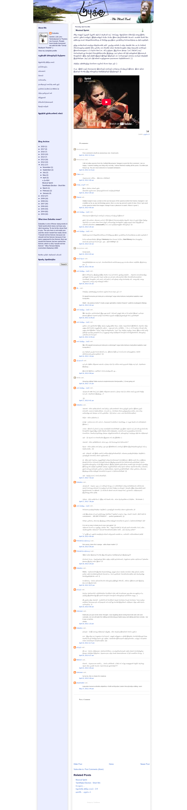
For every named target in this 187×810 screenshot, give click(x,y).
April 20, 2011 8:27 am (86, 655)
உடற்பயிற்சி (45, 180)
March (45, 188)
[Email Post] (147, 131)
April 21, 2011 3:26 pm (86, 668)
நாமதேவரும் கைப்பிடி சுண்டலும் (49, 84)
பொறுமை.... (80, 786)
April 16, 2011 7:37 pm (86, 383)
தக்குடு (78, 589)
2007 (43, 204)
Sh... (77, 288)
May (44, 175)
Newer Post (145, 764)
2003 (43, 214)
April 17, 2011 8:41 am (86, 400)
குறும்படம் (146, 134)
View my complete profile (47, 51)
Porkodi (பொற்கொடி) (83, 541)
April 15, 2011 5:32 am (86, 244)
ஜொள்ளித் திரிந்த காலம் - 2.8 (87, 789)
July (44, 172)
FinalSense (97, 802)
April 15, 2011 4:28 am (86, 193)
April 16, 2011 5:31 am (86, 283)
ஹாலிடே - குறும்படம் (83, 792)
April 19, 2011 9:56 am (86, 607)
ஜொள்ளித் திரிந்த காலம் (46, 62)
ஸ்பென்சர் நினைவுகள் (45, 102)
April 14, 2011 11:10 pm (86, 155)
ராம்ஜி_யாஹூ (80, 185)
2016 (43, 152)
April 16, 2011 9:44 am (86, 305)
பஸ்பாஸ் (58, 255)
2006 (43, 206)
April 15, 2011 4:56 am (86, 207)
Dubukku (79, 405)
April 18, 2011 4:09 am (86, 536)
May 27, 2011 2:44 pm (86, 688)
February (46, 191)
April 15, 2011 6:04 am (86, 254)
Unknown (79, 611)
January (46, 193)
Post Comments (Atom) (94, 769)
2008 (43, 201)
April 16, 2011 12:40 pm (87, 337)
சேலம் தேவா (80, 258)
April (45, 178)
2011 (43, 165)
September (47, 170)
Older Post (78, 764)
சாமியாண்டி (42, 80)
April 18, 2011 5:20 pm (86, 564)
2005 (43, 209)
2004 (43, 211)
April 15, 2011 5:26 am (86, 227)
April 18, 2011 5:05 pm (86, 546)
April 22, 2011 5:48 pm (86, 678)
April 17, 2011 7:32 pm (86, 478)
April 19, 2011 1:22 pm (86, 623)
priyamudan (80, 683)
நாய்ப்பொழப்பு (42, 67)
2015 (43, 154)
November (47, 167)
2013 (43, 159)
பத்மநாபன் (79, 360)
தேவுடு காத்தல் (43, 106)
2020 (43, 146)
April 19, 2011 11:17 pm (86, 643)
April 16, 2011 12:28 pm (87, 318)
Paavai (78, 197)
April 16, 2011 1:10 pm (86, 356)
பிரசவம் (40, 75)
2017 (43, 149)
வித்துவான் (42, 97)
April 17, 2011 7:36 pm (86, 501)
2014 (43, 157)
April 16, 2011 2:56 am (86, 266)
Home (111, 764)
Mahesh (79, 660)
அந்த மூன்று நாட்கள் (45, 93)
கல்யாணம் (41, 71)
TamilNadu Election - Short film (88, 783)
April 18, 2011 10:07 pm (87, 585)
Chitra (78, 174)
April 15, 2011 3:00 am (86, 180)
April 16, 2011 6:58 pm (86, 373)
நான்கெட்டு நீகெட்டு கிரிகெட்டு (48, 89)
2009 (43, 198)
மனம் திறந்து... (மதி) (82, 212)
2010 (43, 196)
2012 (43, 162)
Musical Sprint (82, 30)
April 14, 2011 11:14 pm (86, 170)
